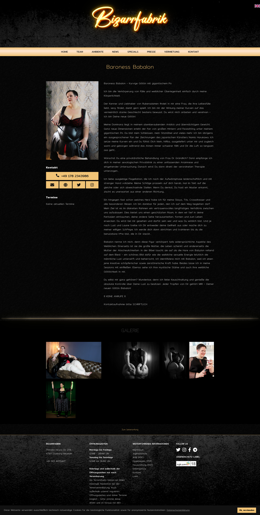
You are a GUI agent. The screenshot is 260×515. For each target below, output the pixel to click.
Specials (132, 52)
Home (64, 52)
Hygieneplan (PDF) (142, 461)
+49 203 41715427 (55, 461)
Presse (151, 52)
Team (80, 52)
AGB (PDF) (138, 457)
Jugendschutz (140, 453)
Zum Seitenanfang (130, 429)
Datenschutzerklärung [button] (178, 510)
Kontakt (193, 52)
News (115, 52)
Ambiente (97, 52)
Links (135, 476)
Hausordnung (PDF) (143, 465)
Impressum (138, 449)
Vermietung (171, 52)
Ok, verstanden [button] (246, 510)
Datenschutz (139, 468)
